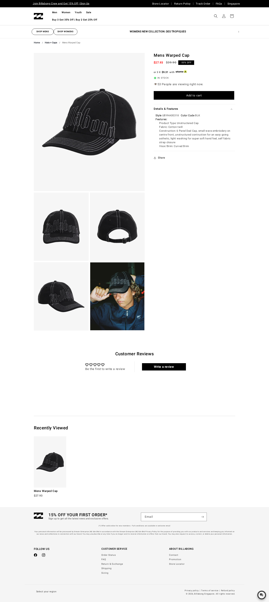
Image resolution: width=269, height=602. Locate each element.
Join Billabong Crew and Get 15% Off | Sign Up (61, 3)
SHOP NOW (41, 31)
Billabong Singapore (204, 593)
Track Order (203, 4)
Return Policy (182, 4)
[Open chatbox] (261, 595)
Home (37, 42)
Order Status (108, 555)
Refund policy (228, 590)
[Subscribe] (203, 517)
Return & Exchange (112, 564)
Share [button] (161, 158)
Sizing (105, 573)
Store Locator (160, 4)
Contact (173, 555)
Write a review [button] (164, 367)
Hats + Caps (51, 42)
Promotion (175, 559)
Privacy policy (192, 590)
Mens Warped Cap (71, 42)
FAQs (219, 4)
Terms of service (209, 590)
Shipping (106, 568)
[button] (54, 12)
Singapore (233, 4)
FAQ (103, 559)
